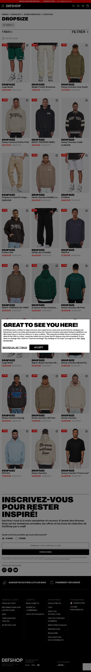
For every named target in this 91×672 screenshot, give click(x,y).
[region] (45, 336)
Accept (38, 347)
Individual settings (15, 347)
